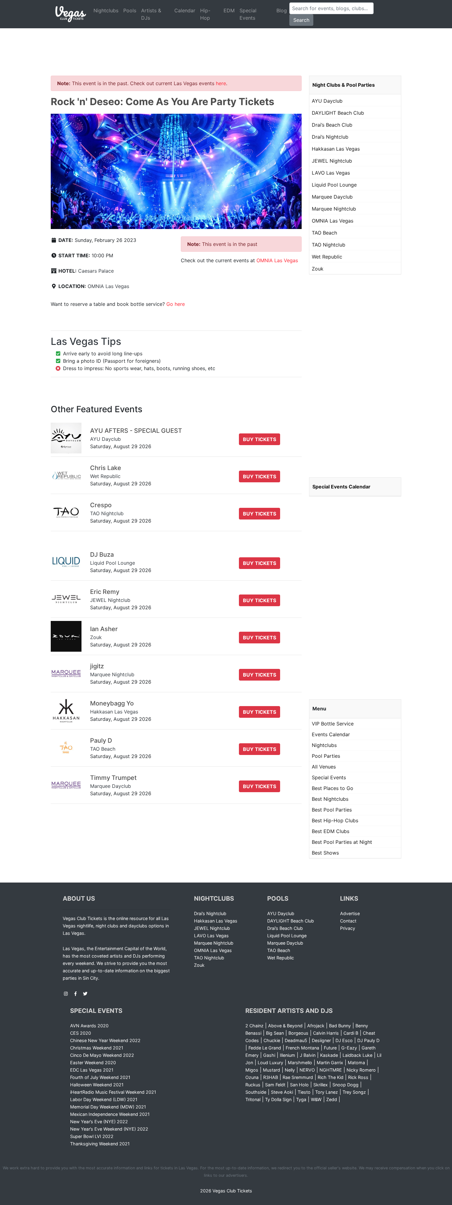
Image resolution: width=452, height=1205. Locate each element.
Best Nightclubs (330, 799)
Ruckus (252, 1084)
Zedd (331, 1099)
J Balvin (307, 1055)
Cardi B (350, 1033)
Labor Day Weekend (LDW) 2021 (103, 1099)
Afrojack (315, 1025)
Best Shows (325, 853)
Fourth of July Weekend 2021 (100, 1077)
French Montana (302, 1047)
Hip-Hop (205, 14)
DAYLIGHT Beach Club (338, 113)
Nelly (290, 1070)
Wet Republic (327, 257)
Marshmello (300, 1062)
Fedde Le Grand (264, 1047)
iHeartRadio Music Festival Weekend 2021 (113, 1092)
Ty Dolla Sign (278, 1099)
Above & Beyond (285, 1025)
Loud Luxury (270, 1062)
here (221, 83)
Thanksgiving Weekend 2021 (100, 1143)
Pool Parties (326, 756)
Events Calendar (331, 734)
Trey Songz (354, 1092)
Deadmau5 (296, 1040)
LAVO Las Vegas (331, 173)
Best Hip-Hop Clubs (335, 820)
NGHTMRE (330, 1070)
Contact (348, 920)
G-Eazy (349, 1047)
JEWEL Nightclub (332, 161)
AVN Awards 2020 (89, 1025)
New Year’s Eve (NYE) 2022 (99, 1121)
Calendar (184, 10)
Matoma (356, 1062)
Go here (175, 304)
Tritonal (252, 1099)
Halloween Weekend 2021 (97, 1084)
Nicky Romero (361, 1070)
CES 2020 (80, 1033)
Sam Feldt (275, 1084)
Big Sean (275, 1033)
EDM (229, 10)
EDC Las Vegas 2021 (91, 1070)
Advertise (350, 913)
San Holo (299, 1084)
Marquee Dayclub (332, 197)
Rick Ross (358, 1077)
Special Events (248, 14)
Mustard (271, 1070)
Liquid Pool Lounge (334, 185)
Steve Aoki (282, 1092)
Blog (281, 10)
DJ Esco (344, 1040)
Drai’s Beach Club (332, 125)
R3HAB (270, 1077)
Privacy (347, 928)
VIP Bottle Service (333, 724)
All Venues (324, 767)
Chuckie (272, 1040)
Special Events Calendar (341, 487)
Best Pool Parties (332, 810)
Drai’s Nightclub (330, 137)
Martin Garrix (330, 1062)
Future (330, 1047)
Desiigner (321, 1040)
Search (301, 20)
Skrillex (320, 1084)
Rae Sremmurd (298, 1077)
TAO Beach (324, 233)
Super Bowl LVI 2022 (91, 1136)
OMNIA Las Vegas (108, 286)
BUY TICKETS (259, 439)
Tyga (301, 1099)
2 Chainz (254, 1025)
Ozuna (252, 1077)
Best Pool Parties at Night (342, 842)
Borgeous (298, 1033)
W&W (316, 1099)
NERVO (307, 1070)
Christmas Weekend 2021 (96, 1047)
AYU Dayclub (327, 101)
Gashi (269, 1055)
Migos (251, 1070)
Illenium (287, 1055)
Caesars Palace (96, 271)
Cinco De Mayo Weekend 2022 (102, 1055)
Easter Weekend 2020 (93, 1062)
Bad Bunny (340, 1025)
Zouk (317, 269)
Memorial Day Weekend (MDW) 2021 (108, 1106)
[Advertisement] (226, 44)
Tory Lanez (326, 1092)
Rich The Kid (330, 1077)
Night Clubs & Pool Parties (343, 85)
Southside (255, 1092)
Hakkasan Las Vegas (336, 149)
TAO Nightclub (328, 245)
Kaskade (329, 1055)
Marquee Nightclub (334, 209)
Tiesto (304, 1092)
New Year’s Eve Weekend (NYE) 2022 (109, 1129)
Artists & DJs (151, 14)
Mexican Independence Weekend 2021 (110, 1114)
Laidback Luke (357, 1055)
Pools (129, 10)
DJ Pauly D (368, 1040)
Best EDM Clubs (330, 831)
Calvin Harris (326, 1033)
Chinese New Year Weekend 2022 (105, 1040)
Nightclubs (105, 10)
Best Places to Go (332, 788)
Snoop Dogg (345, 1084)
